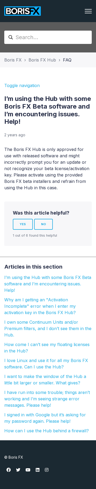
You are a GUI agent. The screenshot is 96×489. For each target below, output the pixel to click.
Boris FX (13, 60)
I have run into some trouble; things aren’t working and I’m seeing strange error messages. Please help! (47, 399)
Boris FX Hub (42, 60)
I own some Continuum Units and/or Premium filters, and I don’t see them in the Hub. (47, 328)
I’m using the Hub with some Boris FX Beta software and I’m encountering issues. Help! (47, 284)
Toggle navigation (22, 85)
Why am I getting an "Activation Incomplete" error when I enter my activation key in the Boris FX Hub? (40, 306)
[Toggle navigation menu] (88, 11)
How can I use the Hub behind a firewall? (46, 430)
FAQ (67, 60)
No (43, 224)
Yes (23, 224)
